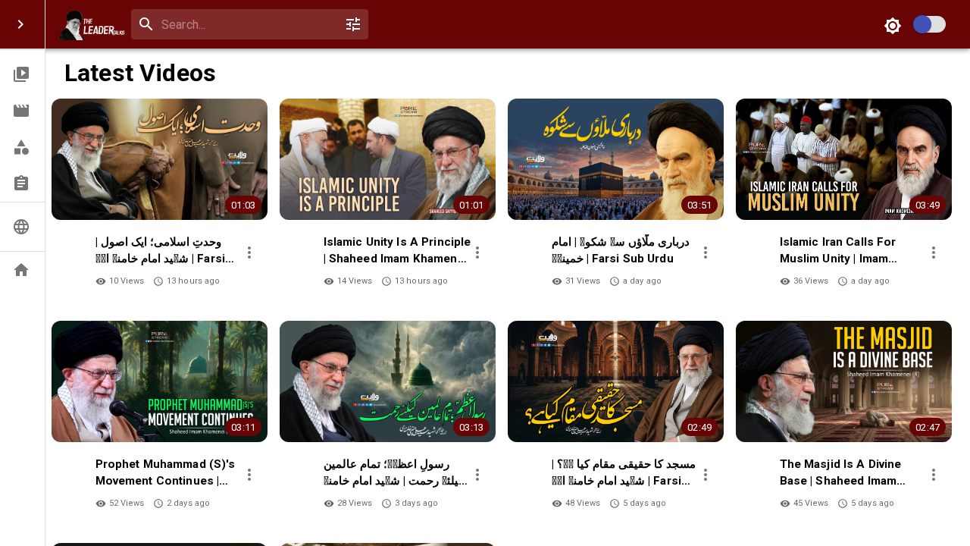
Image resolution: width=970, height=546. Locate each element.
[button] (22, 74)
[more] (249, 252)
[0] (353, 24)
